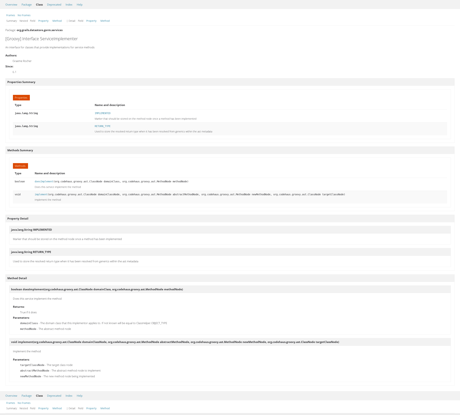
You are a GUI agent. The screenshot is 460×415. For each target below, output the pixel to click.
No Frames (24, 15)
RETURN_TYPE (103, 126)
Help (79, 4)
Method (57, 20)
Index (69, 4)
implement (41, 194)
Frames (10, 15)
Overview (11, 4)
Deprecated (54, 4)
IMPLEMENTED (103, 113)
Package (27, 4)
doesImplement (44, 181)
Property (43, 20)
